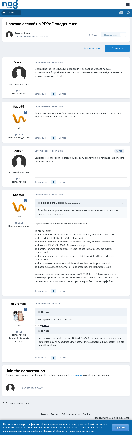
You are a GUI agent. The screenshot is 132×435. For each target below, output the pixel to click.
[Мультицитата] (53, 94)
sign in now (76, 375)
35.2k (20, 134)
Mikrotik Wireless (39, 36)
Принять (120, 427)
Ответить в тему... (33, 388)
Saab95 (18, 106)
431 (20, 90)
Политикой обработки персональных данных (68, 431)
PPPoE (45, 325)
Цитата (62, 93)
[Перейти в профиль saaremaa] (19, 315)
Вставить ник (41, 93)
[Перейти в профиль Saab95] (19, 118)
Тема (54, 414)
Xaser (26, 33)
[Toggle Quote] (39, 203)
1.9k (20, 331)
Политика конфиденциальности (112, 418)
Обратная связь (71, 414)
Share (93, 35)
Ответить (117, 48)
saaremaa (18, 303)
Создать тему (92, 48)
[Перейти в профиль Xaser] (9, 34)
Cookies (87, 414)
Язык (44, 414)
